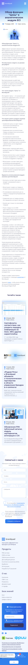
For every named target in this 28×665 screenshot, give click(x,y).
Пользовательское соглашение (11, 647)
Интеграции (5, 566)
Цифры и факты (6, 599)
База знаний (7, 591)
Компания (5, 577)
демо (9, 282)
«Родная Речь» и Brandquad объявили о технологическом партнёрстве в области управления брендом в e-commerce (14, 379)
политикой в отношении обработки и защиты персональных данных (14, 504)
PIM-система (5, 553)
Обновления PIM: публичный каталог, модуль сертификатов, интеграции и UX (13, 431)
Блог (3, 595)
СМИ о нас (5, 579)
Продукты (6, 549)
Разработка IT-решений (9, 568)
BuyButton (5, 564)
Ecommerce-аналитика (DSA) (10, 562)
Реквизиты (5, 582)
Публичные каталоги (8, 557)
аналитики (20, 277)
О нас (4, 573)
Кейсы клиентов (7, 597)
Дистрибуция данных (8, 559)
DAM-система (6, 555)
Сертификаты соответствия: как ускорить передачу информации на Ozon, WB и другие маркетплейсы (12, 328)
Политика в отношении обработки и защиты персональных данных (13, 643)
